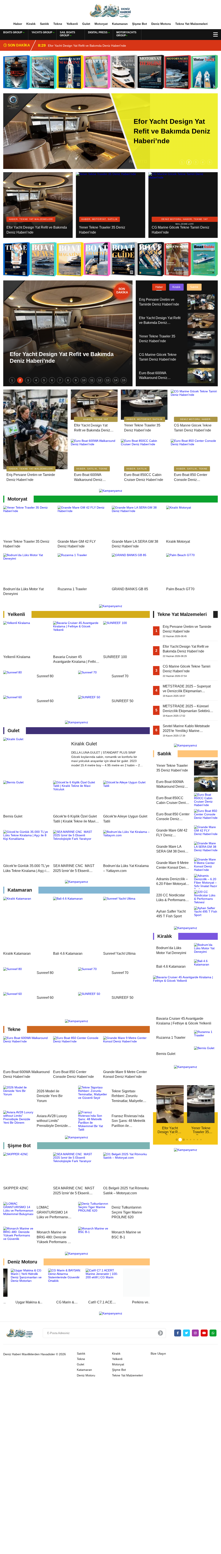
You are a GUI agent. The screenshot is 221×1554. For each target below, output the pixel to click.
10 (83, 380)
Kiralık (31, 23)
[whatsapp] (213, 1333)
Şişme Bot (139, 23)
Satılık (44, 23)
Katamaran (120, 23)
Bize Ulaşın (158, 1353)
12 (99, 380)
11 (91, 380)
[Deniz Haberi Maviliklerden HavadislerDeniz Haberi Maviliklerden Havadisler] (110, 10)
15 (123, 380)
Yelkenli (72, 23)
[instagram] (195, 1333)
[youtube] (204, 1333)
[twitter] (186, 1333)
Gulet (86, 23)
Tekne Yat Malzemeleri (191, 23)
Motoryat (101, 23)
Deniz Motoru (161, 23)
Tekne (57, 23)
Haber (17, 23)
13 (107, 380)
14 (115, 380)
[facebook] (177, 1333)
